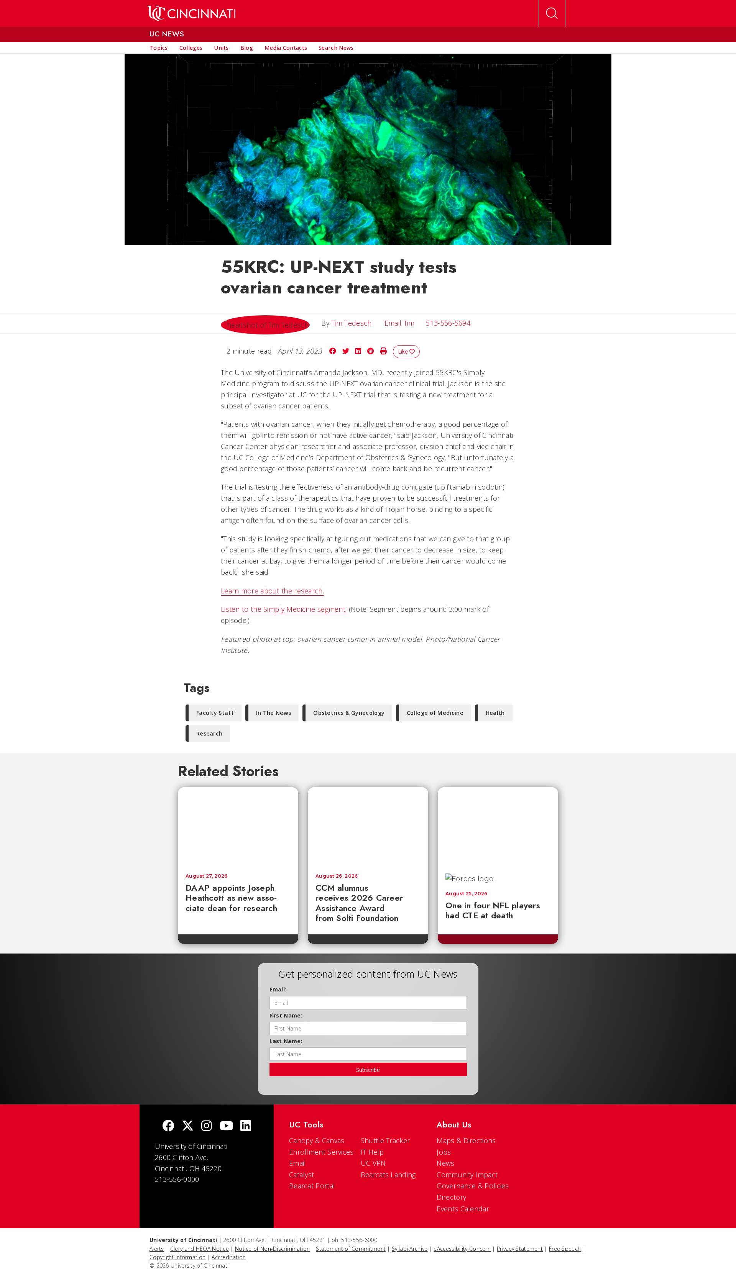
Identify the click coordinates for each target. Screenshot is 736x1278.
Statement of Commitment (351, 1248)
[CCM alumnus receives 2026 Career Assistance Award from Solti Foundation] (368, 826)
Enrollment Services (321, 1152)
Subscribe (368, 1069)
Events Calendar (463, 1208)
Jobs (444, 1152)
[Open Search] (552, 13)
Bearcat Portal (312, 1185)
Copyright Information (177, 1257)
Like (403, 351)
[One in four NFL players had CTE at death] (498, 826)
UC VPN (373, 1163)
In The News (273, 712)
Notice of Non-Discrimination (272, 1248)
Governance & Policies (473, 1185)
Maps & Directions (466, 1140)
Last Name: (285, 1041)
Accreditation (229, 1257)
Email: (278, 989)
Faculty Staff (215, 712)
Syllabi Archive (410, 1248)
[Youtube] (226, 1126)
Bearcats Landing (388, 1174)
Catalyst (301, 1174)
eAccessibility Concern (462, 1248)
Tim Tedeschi (352, 323)
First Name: (285, 1015)
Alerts (157, 1248)
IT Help (372, 1152)
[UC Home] (191, 13)
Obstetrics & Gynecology (348, 712)
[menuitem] (159, 48)
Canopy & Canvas (317, 1140)
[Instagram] (206, 1126)
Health (495, 712)
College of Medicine (435, 712)
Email (297, 1163)
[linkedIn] (245, 1126)
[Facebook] (168, 1126)
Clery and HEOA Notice (199, 1248)
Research (209, 733)
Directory (451, 1197)
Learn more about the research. (272, 590)
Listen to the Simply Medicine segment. (284, 609)
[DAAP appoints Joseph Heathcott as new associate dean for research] (238, 826)
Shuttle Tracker (385, 1140)
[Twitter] (188, 1126)
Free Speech (565, 1248)
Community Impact (467, 1174)
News (445, 1163)
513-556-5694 (448, 323)
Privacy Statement (520, 1248)
